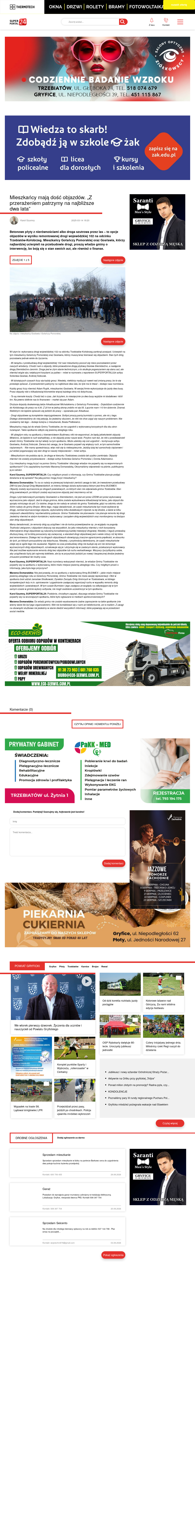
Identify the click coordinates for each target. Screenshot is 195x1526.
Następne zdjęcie (113, 260)
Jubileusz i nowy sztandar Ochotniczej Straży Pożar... (138, 1072)
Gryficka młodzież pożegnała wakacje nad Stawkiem (138, 1104)
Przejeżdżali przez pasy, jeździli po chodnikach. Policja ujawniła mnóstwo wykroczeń (74, 1110)
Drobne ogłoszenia (31, 1138)
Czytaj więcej (170, 1123)
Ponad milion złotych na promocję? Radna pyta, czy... (138, 1085)
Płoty (62, 966)
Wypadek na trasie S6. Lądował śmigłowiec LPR (28, 1108)
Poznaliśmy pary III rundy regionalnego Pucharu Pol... (138, 1098)
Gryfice (52, 966)
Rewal (104, 966)
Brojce (95, 966)
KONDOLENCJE (117, 1091)
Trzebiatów (73, 966)
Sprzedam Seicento (55, 1223)
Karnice (85, 966)
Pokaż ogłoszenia (113, 1255)
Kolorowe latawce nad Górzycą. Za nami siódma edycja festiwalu (160, 1004)
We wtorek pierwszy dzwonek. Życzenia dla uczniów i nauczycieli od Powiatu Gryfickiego (48, 1027)
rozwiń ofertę (179, 5)
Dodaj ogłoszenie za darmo (71, 1137)
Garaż (46, 1189)
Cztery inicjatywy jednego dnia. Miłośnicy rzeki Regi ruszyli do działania (163, 1046)
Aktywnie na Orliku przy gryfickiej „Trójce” (131, 1078)
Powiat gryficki (27, 966)
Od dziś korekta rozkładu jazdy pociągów (120, 1002)
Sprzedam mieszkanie (57, 1155)
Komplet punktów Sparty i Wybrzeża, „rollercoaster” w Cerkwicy (72, 1068)
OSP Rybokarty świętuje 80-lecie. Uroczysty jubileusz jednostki (118, 1046)
